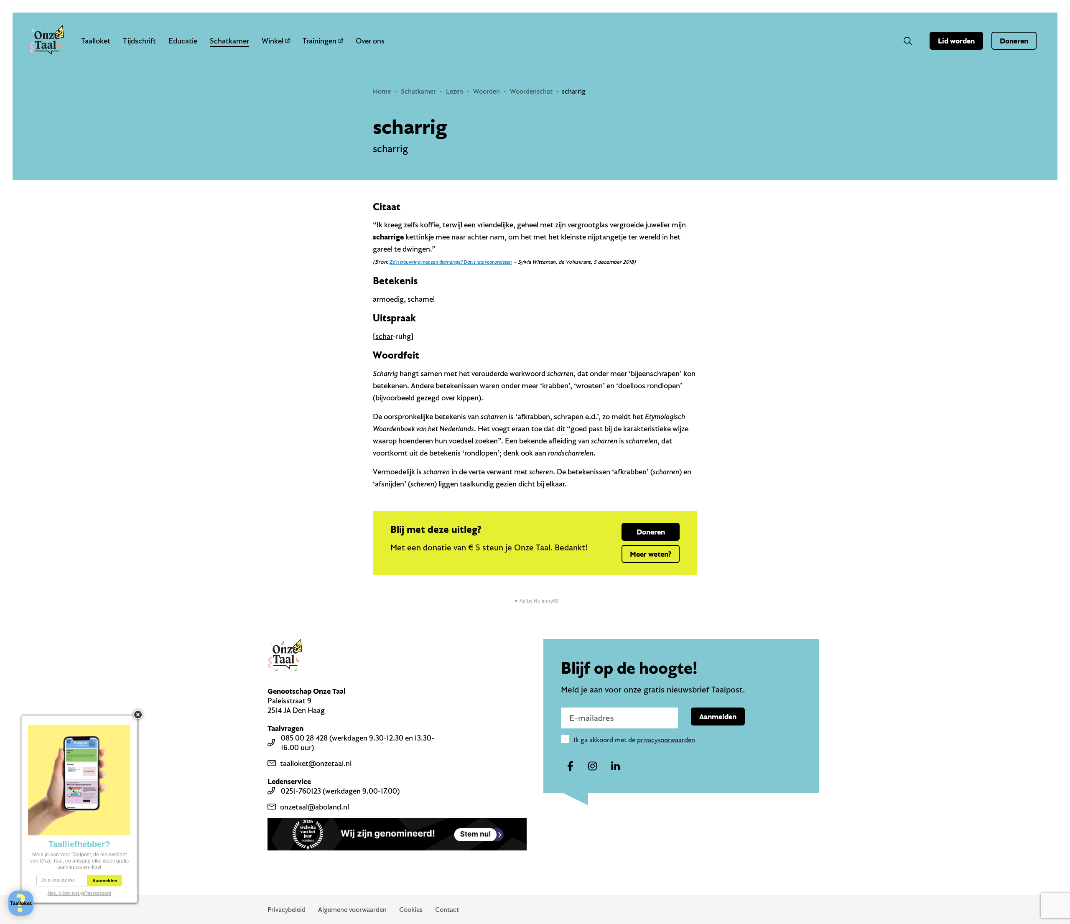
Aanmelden (717, 716)
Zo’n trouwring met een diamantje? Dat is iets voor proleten (451, 261)
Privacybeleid (287, 909)
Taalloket (95, 41)
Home (382, 91)
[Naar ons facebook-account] (570, 766)
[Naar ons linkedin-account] (615, 766)
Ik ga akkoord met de (634, 740)
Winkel (272, 41)
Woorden (486, 91)
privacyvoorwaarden (666, 740)
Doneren (1014, 41)
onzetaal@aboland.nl (314, 807)
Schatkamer (229, 41)
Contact (447, 909)
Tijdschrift (139, 41)
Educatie (182, 41)
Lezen (454, 91)
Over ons (370, 41)
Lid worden (956, 41)
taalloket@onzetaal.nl (316, 763)
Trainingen (319, 41)
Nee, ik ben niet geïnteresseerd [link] (79, 893)
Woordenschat (531, 91)
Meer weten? (650, 554)
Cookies (411, 909)
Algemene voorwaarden (352, 909)
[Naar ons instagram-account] (592, 766)
